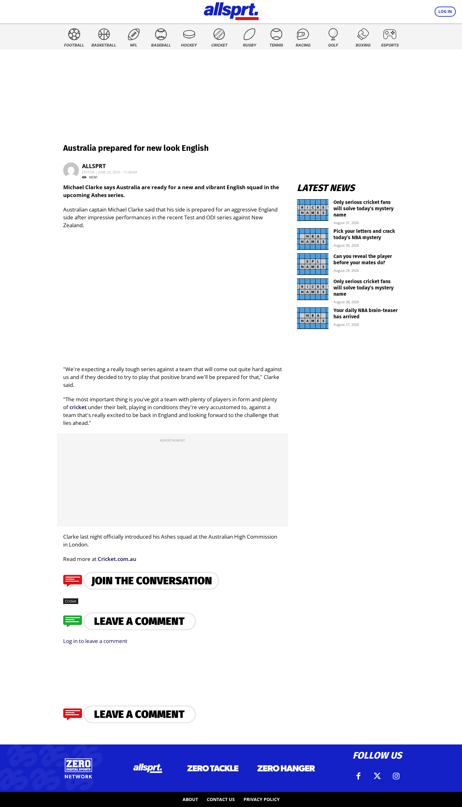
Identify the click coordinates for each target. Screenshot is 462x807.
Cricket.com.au (117, 559)
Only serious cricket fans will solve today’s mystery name (363, 208)
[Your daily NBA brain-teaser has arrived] (312, 318)
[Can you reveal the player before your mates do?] (312, 264)
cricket (78, 407)
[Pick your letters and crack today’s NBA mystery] (312, 239)
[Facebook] (358, 776)
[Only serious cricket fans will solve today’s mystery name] (312, 210)
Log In (445, 11)
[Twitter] (377, 776)
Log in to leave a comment (95, 641)
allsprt (94, 166)
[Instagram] (396, 776)
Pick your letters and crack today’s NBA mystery (364, 234)
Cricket (70, 601)
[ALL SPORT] (231, 10)
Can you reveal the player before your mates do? (362, 259)
